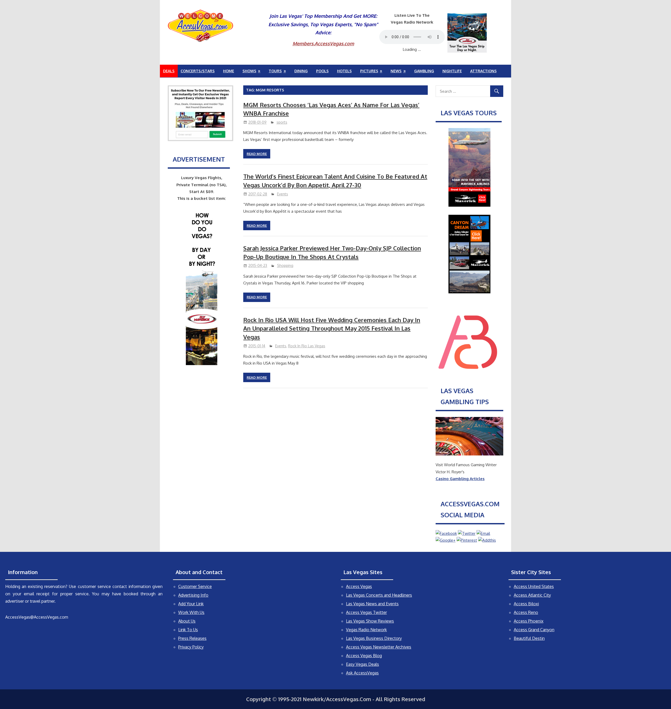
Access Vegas (359, 586)
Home (228, 71)
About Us (187, 621)
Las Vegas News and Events (372, 603)
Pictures (369, 71)
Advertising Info (193, 595)
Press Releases (192, 638)
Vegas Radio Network (366, 629)
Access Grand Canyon (534, 629)
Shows (249, 71)
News (396, 71)
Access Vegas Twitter (366, 612)
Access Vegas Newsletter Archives (378, 647)
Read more (257, 154)
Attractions (483, 71)
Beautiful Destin (529, 638)
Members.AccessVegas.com (323, 43)
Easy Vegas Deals (362, 664)
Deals (169, 71)
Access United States (534, 586)
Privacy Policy (191, 647)
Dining (301, 71)
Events (282, 194)
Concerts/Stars (198, 71)
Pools (322, 71)
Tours (275, 71)
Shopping (285, 265)
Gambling (424, 71)
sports (282, 122)
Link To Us (188, 629)
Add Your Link (191, 603)
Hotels (344, 71)
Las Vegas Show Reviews (370, 621)
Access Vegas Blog (364, 655)
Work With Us (191, 612)
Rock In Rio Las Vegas (306, 346)
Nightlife (452, 71)
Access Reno (526, 612)
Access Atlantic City (532, 595)
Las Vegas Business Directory (374, 638)
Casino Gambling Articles (460, 478)
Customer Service (195, 586)
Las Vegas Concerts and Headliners (379, 595)
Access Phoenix (528, 621)
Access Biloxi (526, 603)
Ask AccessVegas (362, 672)
